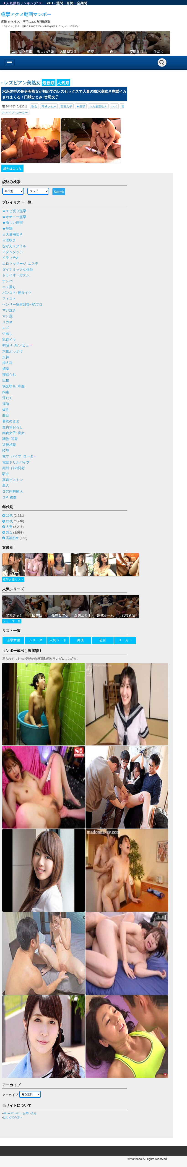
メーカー (125, 640)
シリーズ (36, 640)
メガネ (7, 322)
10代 (9, 515)
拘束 (5, 392)
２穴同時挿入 (12, 491)
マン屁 (7, 316)
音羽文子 (66, 106)
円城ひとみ (49, 106)
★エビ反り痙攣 (14, 211)
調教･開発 (10, 439)
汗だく (7, 398)
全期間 (82, 2)
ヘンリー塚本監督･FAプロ (22, 304)
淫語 (5, 404)
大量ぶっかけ (12, 351)
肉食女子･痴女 (13, 433)
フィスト (9, 298)
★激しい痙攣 (12, 222)
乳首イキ (9, 339)
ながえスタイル (14, 246)
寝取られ (9, 374)
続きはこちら (12, 168)
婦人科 (7, 363)
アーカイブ (10, 1095)
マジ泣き (9, 310)
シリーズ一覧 (12, 621)
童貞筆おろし (12, 427)
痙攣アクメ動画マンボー (26, 14)
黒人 (5, 485)
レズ (114, 106)
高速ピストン (12, 480)
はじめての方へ (12, 1117)
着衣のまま (10, 421)
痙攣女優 (13, 640)
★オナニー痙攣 (14, 217)
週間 (59, 2)
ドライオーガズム (16, 275)
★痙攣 (80, 106)
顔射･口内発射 (13, 468)
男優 (80, 640)
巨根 (5, 380)
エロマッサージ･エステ (20, 263)
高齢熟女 (12, 538)
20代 (9, 521)
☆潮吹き (9, 240)
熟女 (34, 106)
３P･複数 (9, 497)
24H (50, 2)
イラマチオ (10, 257)
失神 (5, 357)
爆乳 (5, 410)
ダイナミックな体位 (17, 269)
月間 (70, 2)
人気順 (63, 82)
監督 (102, 640)
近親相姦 (9, 445)
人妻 (9, 527)
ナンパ (7, 281)
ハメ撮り (9, 287)
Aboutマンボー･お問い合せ (19, 1113)
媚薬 (5, 369)
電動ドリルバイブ (16, 462)
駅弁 (5, 474)
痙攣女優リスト (13, 579)
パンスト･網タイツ (16, 293)
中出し (7, 334)
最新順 (48, 82)
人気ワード (58, 640)
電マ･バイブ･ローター (19, 456)
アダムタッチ (12, 252)
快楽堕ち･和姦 (13, 386)
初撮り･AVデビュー (17, 345)
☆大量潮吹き (98, 106)
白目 (5, 415)
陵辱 (5, 450)
